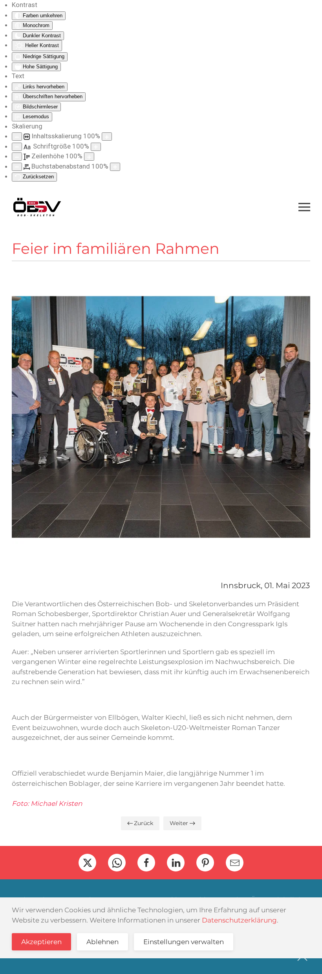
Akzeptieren (41, 942)
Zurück (143, 823)
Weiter (179, 823)
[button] (304, 207)
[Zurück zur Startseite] (37, 207)
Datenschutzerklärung (239, 920)
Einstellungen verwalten (183, 942)
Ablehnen (102, 942)
